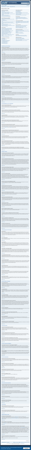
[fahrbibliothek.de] (4, 2)
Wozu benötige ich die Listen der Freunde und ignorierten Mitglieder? (22, 21)
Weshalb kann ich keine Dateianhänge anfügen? (6, 32)
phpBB (9, 443)
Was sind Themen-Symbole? (4, 43)
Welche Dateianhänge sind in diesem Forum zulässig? (21, 35)
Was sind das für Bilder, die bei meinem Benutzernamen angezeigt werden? (8, 23)
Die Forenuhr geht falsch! (4, 20)
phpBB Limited (16, 416)
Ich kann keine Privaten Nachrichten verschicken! (21, 17)
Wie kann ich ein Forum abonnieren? (19, 32)
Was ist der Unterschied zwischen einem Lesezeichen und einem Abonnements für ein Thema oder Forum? (22, 30)
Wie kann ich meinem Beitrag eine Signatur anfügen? (7, 29)
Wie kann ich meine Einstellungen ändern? (6, 18)
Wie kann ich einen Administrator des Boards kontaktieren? (21, 40)
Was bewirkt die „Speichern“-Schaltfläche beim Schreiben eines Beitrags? (8, 34)
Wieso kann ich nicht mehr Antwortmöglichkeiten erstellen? (7, 30)
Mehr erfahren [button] (9, 448)
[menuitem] (6, 5)
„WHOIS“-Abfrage (23, 427)
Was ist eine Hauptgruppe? (18, 14)
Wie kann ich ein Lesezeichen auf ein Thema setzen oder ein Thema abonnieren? (22, 31)
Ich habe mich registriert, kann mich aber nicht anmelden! (7, 12)
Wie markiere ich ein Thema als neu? (5, 36)
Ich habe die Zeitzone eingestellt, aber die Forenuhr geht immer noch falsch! (8, 21)
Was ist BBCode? (3, 38)
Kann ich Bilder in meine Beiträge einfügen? (6, 40)
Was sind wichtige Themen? (4, 42)
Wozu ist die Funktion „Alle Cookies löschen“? (6, 16)
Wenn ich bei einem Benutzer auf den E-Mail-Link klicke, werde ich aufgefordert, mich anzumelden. (8, 25)
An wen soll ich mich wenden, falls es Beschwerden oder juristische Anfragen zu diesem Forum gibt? (22, 39)
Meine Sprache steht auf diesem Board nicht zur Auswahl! (7, 22)
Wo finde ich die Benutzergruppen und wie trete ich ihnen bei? (22, 12)
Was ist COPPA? (3, 11)
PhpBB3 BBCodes (22, 443)
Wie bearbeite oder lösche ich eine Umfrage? (6, 31)
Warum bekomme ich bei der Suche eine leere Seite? (21, 26)
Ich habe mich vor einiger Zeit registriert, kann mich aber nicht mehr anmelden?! (8, 14)
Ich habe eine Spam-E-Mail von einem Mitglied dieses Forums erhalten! (22, 18)
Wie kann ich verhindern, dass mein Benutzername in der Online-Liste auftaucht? (8, 19)
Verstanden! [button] (26, 448)
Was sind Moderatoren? (18, 11)
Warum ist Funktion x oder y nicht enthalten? (20, 38)
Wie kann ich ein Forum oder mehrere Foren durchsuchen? (21, 25)
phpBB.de (3, 418)
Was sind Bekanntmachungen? (5, 41)
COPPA (10, 68)
